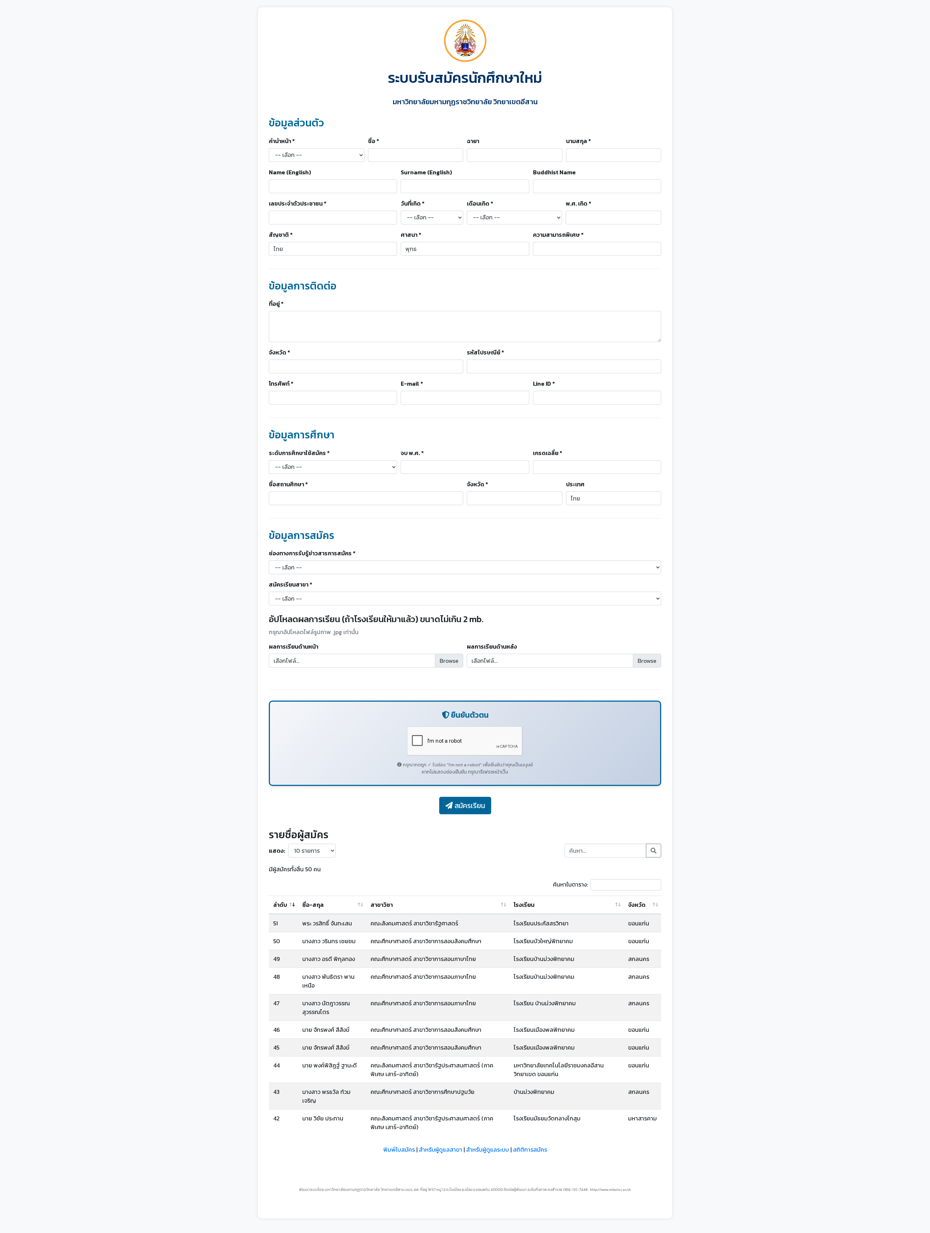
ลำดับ (280, 904)
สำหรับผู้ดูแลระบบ (487, 1149)
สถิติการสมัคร (530, 1149)
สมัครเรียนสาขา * (290, 584)
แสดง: (277, 850)
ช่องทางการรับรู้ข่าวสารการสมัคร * (312, 553)
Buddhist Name (554, 172)
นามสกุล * (578, 141)
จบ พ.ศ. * (412, 453)
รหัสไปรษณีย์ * (485, 352)
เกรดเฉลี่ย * (547, 453)
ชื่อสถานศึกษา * (288, 484)
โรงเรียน (524, 904)
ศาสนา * (411, 234)
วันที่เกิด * (412, 203)
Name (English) (290, 172)
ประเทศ (575, 484)
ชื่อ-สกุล (313, 904)
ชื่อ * (373, 141)
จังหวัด (637, 904)
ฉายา (473, 141)
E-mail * (412, 383)
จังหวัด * (279, 352)
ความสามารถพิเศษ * (558, 234)
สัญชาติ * (280, 234)
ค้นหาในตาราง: (570, 884)
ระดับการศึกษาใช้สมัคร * (299, 453)
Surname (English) (426, 172)
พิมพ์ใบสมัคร (399, 1149)
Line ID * (544, 383)
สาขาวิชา (382, 904)
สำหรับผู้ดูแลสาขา (440, 1149)
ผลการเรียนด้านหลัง (492, 646)
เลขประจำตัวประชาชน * (297, 203)
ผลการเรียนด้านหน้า (293, 646)
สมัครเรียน (469, 805)
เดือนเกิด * (480, 203)
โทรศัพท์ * (281, 383)
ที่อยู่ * (276, 303)
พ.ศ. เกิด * (578, 203)
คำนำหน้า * (282, 141)
